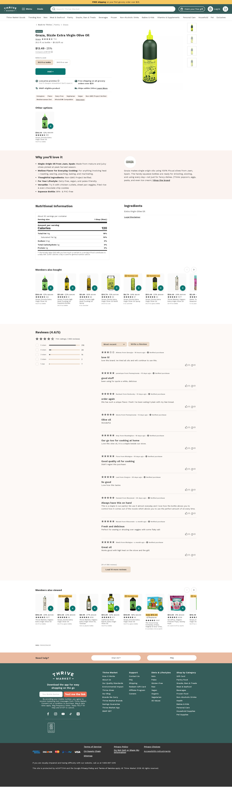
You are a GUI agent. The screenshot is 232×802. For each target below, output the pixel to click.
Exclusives (221, 17)
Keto (153, 676)
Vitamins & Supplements (168, 17)
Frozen (114, 17)
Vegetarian (156, 697)
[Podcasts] (78, 714)
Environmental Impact (112, 687)
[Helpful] (186, 365)
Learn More (102, 88)
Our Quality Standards (112, 683)
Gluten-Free (157, 683)
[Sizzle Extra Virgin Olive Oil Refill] (111, 282)
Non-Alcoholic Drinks (129, 17)
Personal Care (189, 17)
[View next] (194, 269)
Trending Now (34, 17)
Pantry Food (182, 680)
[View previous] (187, 269)
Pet (212, 17)
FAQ (172, 658)
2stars (43, 359)
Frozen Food (182, 694)
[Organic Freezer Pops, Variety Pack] (177, 603)
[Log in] (210, 9)
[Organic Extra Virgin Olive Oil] (177, 282)
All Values (155, 701)
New (46, 17)
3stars (43, 354)
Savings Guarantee (111, 704)
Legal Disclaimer (132, 217)
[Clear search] (174, 9)
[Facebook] (48, 714)
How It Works (108, 676)
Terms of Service (93, 747)
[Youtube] (63, 714)
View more (80, 100)
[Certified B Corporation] (51, 728)
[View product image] (150, 57)
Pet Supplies (182, 714)
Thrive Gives (108, 690)
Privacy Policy (121, 747)
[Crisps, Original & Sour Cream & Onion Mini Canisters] (155, 603)
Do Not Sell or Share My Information (126, 751)
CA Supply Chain (92, 751)
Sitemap (88, 756)
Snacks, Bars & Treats (86, 17)
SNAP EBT (107, 711)
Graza (38, 39)
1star (43, 364)
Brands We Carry (110, 697)
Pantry (70, 17)
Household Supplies (186, 711)
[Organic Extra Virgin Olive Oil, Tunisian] (88, 603)
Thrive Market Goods (15, 17)
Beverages (103, 17)
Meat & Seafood (57, 17)
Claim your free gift (193, 9)
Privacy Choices (152, 747)
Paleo (154, 680)
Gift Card (181, 676)
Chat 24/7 (116, 658)
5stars (43, 345)
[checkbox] (61, 345)
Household (203, 17)
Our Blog (106, 694)
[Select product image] (192, 27)
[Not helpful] (192, 365)
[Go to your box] (225, 9)
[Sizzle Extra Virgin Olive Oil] (155, 282)
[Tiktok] (70, 714)
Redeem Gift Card (137, 687)
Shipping (133, 683)
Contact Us (134, 676)
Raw (153, 687)
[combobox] (112, 9)
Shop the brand (161, 180)
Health (180, 701)
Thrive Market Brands (112, 701)
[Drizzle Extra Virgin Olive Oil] (44, 121)
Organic (155, 694)
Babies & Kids (148, 17)
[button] (225, 9)
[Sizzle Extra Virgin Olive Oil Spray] (133, 282)
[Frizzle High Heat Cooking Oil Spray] (88, 282)
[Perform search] (53, 9)
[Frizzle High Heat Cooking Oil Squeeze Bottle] (66, 282)
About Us (106, 680)
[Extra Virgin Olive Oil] (111, 603)
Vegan (154, 690)
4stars (43, 350)
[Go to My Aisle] (10, 9)
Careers (132, 694)
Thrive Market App (111, 708)
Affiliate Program (137, 690)
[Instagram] (55, 714)
